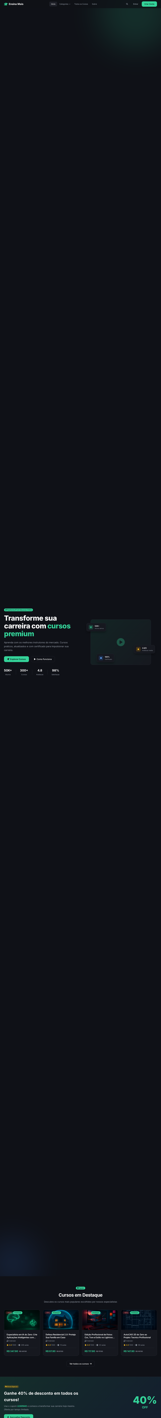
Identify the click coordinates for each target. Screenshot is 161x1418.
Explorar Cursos (18, 659)
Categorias (63, 4)
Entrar (135, 4)
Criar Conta (149, 4)
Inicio (53, 4)
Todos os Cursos (81, 4)
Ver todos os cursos (79, 1363)
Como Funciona (44, 659)
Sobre (94, 4)
